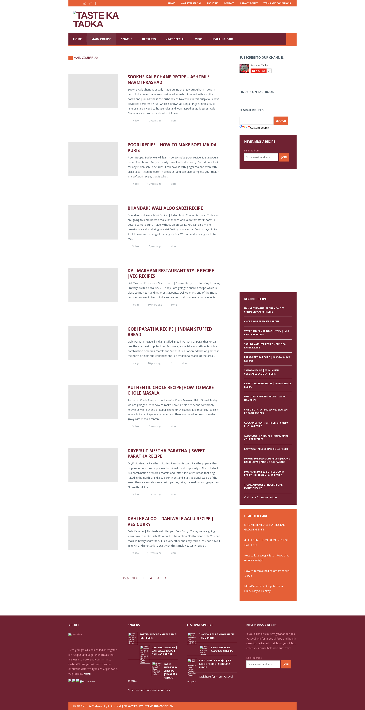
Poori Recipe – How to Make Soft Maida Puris (172, 147)
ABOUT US (212, 3)
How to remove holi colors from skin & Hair (267, 573)
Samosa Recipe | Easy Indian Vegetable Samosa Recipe (261, 372)
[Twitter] (80, 3)
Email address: (252, 150)
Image (136, 304)
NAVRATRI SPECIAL (191, 3)
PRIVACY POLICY (249, 3)
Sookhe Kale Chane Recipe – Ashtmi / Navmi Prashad (168, 79)
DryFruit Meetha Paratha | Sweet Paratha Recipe (166, 453)
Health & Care (222, 39)
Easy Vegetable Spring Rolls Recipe (266, 449)
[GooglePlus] (90, 3)
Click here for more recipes (260, 497)
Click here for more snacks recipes (149, 690)
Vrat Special (175, 39)
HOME (77, 39)
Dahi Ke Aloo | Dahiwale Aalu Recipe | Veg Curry (171, 521)
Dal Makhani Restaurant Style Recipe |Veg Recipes (171, 273)
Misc (198, 39)
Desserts (149, 39)
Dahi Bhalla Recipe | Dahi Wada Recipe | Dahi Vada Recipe (164, 651)
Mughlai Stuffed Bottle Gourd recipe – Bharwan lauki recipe (264, 473)
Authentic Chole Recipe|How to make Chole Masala (171, 390)
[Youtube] (74, 3)
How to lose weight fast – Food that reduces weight (266, 558)
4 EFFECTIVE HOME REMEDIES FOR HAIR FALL (266, 542)
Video (136, 120)
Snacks (126, 39)
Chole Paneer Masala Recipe (261, 321)
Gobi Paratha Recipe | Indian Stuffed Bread (170, 331)
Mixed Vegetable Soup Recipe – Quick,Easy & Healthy (263, 588)
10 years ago (154, 120)
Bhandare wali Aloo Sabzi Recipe (165, 208)
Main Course (101, 39)
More (173, 120)
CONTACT (229, 3)
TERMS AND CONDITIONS (277, 3)
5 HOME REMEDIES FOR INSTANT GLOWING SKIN (265, 527)
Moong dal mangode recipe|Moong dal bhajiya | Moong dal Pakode (267, 460)
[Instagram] (85, 3)
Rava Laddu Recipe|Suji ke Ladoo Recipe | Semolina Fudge (215, 664)
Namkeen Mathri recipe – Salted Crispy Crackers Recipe (264, 310)
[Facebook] (95, 3)
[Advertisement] (227, 19)
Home (171, 3)
